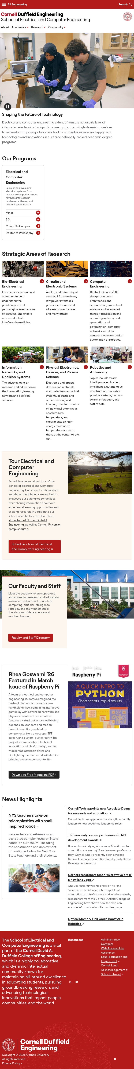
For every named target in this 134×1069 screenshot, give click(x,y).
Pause (8, 107)
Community (57, 27)
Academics (20, 27)
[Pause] (115, 1059)
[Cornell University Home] (8, 1045)
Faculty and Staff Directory (31, 638)
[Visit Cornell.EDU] (127, 20)
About (5, 27)
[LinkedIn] (77, 982)
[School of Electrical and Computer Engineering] (74, 1045)
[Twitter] (70, 982)
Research (38, 27)
